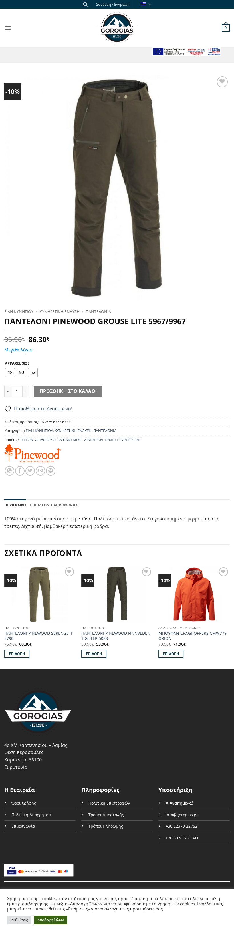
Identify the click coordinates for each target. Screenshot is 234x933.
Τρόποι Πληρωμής (105, 826)
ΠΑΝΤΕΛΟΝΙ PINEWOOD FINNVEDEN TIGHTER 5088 (115, 636)
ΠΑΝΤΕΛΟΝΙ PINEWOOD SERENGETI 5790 (38, 636)
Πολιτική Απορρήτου (31, 814)
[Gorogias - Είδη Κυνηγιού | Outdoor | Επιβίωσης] (117, 28)
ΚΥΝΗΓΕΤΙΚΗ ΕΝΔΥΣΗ (59, 311)
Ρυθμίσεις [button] (19, 919)
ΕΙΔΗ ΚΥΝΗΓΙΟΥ (18, 311)
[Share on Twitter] (30, 471)
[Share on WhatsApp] (9, 471)
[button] (85, 4)
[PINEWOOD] (32, 453)
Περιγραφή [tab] (15, 505)
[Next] (229, 617)
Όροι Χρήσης (23, 803)
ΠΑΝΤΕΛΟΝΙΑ (98, 311)
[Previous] (4, 617)
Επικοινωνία (23, 826)
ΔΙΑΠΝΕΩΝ (93, 439)
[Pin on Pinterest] (50, 471)
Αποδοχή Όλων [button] (50, 919)
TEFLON (26, 439)
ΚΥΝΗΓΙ (111, 439)
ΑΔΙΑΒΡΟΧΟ (45, 439)
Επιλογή (17, 654)
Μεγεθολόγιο (18, 350)
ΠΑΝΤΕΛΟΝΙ (130, 439)
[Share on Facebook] (20, 471)
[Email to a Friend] (40, 471)
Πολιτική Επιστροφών (109, 803)
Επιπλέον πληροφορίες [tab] (54, 505)
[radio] (10, 372)
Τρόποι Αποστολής (106, 814)
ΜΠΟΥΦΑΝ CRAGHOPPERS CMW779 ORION (192, 636)
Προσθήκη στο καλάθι (68, 391)
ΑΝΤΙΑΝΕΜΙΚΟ (69, 439)
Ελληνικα (145, 4)
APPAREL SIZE (17, 363)
